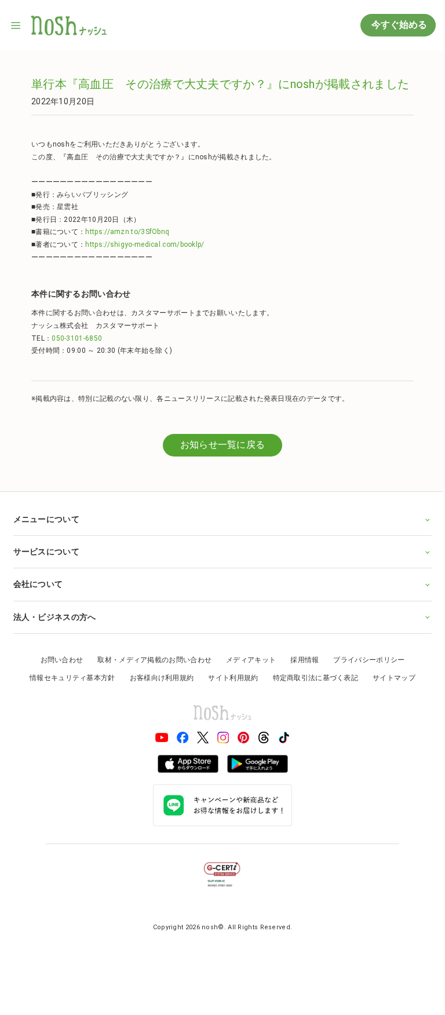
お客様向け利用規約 (157, 678)
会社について (38, 584)
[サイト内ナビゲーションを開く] (16, 25)
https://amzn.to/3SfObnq (127, 232)
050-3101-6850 (77, 338)
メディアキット (247, 660)
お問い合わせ (57, 660)
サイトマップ (390, 678)
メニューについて (46, 519)
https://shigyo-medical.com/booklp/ (144, 244)
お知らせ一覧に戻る (222, 444)
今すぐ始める (398, 24)
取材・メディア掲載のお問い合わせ (150, 660)
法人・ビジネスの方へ (54, 617)
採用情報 (300, 660)
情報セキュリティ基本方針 (68, 678)
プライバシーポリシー (364, 660)
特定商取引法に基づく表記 (311, 678)
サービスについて (46, 551)
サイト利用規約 (229, 678)
